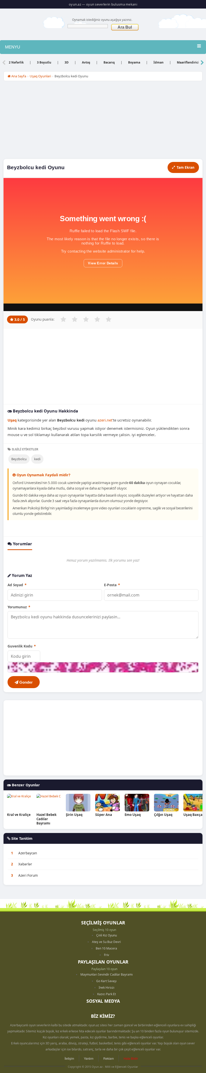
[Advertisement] (103, 121)
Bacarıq (109, 62)
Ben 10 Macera (106, 948)
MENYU (12, 47)
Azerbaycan (27, 853)
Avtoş (86, 62)
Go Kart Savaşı (106, 981)
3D (67, 62)
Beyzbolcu (19, 459)
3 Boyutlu (44, 62)
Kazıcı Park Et (106, 994)
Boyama (134, 62)
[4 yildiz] (97, 319)
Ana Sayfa (18, 76)
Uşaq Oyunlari (40, 76)
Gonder (25, 682)
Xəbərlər (25, 864)
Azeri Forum (28, 875)
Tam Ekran (185, 167)
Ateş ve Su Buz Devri (106, 942)
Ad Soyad (17, 584)
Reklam (108, 1058)
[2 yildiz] (74, 319)
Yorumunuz (19, 607)
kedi (37, 459)
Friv (106, 955)
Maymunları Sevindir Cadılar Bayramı (106, 974)
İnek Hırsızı (106, 987)
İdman (158, 62)
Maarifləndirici (188, 62)
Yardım (88, 1058)
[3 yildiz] (85, 319)
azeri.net (104, 420)
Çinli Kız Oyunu (106, 935)
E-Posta (112, 584)
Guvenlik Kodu (22, 646)
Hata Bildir (131, 1058)
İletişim (69, 1058)
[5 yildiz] (108, 319)
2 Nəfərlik (16, 62)
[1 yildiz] (63, 319)
